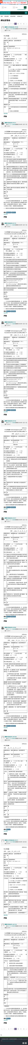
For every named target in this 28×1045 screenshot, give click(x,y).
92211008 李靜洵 (11, 28)
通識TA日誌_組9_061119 (10, 223)
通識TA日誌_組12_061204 (11, 736)
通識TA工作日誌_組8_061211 (11, 840)
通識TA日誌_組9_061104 (10, 421)
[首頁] (14, 3)
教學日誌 (13, 212)
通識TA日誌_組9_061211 (10, 122)
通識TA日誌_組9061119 (10, 322)
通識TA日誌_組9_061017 (10, 518)
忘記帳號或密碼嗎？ (21, 9)
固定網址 (6, 113)
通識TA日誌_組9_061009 (10, 627)
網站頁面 (6, 16)
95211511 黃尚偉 (11, 124)
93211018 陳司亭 (11, 738)
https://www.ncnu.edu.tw (9, 1040)
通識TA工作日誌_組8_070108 (11, 27)
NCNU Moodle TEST (5, 13)
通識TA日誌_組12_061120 (11, 924)
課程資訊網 (9, 212)
